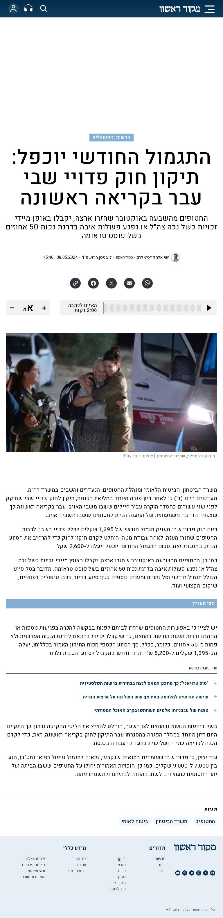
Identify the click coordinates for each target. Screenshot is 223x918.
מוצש (121, 865)
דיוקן (122, 859)
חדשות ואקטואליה (111, 137)
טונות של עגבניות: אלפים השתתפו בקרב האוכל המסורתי (151, 710)
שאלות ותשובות (33, 877)
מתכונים (119, 883)
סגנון (122, 877)
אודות (81, 865)
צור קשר (79, 859)
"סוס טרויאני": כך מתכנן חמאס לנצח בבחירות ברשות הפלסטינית (144, 683)
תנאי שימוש (36, 871)
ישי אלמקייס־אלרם (153, 257)
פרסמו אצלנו (36, 859)
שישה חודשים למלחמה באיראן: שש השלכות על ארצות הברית (145, 697)
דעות (161, 865)
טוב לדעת (118, 889)
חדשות (160, 859)
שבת (122, 871)
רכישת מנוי (77, 871)
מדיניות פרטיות (34, 865)
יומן (162, 871)
